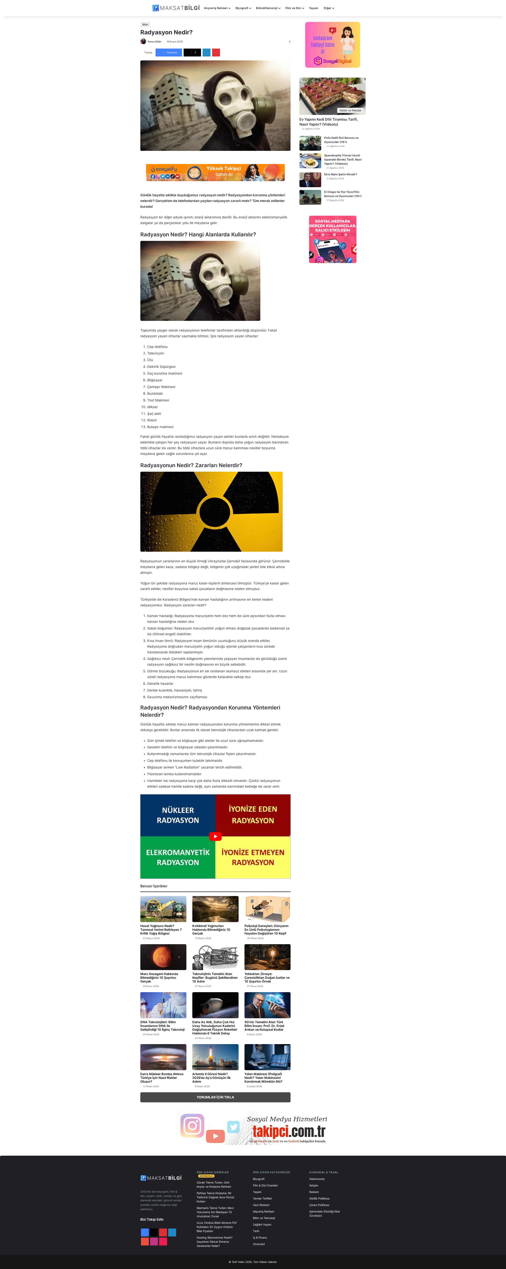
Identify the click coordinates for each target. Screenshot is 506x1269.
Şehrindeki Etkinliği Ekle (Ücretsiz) (324, 1213)
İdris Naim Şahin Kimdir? (340, 174)
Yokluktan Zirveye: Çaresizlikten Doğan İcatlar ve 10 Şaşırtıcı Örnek (267, 977)
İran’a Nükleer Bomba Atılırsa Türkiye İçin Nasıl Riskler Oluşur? (161, 1077)
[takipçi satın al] (215, 172)
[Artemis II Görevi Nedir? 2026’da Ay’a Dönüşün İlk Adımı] (215, 1057)
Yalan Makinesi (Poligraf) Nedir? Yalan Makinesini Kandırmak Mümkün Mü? (263, 1077)
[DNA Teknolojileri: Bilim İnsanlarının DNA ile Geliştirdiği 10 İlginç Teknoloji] (163, 1005)
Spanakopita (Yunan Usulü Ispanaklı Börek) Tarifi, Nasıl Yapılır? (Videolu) (343, 159)
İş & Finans (260, 1237)
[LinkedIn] (207, 52)
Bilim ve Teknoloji (264, 1218)
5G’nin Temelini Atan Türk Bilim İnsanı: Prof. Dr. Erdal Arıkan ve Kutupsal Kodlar (264, 1025)
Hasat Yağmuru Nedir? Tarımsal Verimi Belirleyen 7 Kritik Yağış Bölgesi (161, 929)
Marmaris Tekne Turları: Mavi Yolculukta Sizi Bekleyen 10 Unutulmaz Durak (215, 1212)
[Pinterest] (216, 52)
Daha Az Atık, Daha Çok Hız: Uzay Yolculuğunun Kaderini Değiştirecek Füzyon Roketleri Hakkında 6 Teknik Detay (214, 1027)
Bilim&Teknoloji (267, 8)
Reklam (314, 1192)
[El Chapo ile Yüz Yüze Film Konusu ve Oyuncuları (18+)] (310, 197)
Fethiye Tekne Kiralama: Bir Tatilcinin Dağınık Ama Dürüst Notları (215, 1197)
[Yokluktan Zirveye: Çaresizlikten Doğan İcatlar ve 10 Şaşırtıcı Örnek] (268, 957)
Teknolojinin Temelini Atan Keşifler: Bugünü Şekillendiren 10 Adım (215, 977)
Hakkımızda (317, 1179)
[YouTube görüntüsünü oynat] (215, 836)
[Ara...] (340, 8)
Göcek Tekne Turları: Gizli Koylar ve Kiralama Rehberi (214, 1184)
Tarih (256, 1231)
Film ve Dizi (293, 8)
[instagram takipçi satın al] (253, 1127)
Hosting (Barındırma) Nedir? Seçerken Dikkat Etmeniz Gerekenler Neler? (214, 1241)
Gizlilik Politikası (319, 1198)
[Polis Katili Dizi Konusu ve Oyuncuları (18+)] (310, 143)
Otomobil (259, 1244)
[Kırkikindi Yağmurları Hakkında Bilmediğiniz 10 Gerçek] (215, 909)
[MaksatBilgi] (176, 8)
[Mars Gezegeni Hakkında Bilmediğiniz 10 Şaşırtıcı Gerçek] (163, 957)
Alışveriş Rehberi (216, 8)
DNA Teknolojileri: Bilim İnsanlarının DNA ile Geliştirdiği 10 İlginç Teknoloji (162, 1025)
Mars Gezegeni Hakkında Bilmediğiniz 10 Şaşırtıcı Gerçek (159, 977)
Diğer (327, 8)
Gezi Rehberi (261, 1205)
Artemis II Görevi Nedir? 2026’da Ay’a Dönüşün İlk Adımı (211, 1077)
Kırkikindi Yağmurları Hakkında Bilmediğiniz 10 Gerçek (211, 929)
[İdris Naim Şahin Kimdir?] (310, 179)
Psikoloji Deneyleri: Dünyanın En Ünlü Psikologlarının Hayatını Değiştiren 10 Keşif (267, 929)
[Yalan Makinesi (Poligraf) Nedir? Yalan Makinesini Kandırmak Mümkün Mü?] (268, 1057)
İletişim (313, 1185)
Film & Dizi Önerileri (265, 1185)
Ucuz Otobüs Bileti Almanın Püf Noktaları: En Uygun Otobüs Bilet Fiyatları (217, 1227)
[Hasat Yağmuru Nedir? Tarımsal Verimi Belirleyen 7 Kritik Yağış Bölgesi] (163, 909)
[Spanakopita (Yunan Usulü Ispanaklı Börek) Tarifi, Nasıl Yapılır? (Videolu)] (310, 160)
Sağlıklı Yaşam (262, 1224)
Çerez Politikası (319, 1205)
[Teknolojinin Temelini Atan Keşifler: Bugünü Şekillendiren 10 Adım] (215, 957)
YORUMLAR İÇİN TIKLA (215, 1097)
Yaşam (313, 8)
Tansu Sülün (154, 41)
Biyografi (242, 8)
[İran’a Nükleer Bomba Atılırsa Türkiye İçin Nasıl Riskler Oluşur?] (163, 1057)
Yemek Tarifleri (262, 1198)
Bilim (145, 24)
